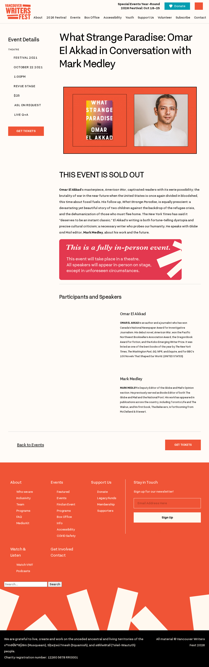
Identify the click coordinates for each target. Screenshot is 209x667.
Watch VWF (24, 565)
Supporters (105, 511)
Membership (106, 504)
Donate (179, 6)
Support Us (146, 17)
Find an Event (66, 504)
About (37, 17)
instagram (142, 531)
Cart (199, 6)
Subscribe (183, 17)
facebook (158, 531)
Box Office (92, 17)
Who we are (24, 492)
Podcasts (23, 571)
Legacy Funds (106, 498)
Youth (130, 17)
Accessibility (112, 17)
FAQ (19, 517)
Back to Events (30, 444)
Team (20, 504)
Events (75, 17)
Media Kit (22, 523)
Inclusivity (23, 498)
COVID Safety (66, 536)
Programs (23, 511)
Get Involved (62, 549)
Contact (200, 17)
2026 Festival (56, 17)
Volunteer (165, 17)
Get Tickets (26, 131)
